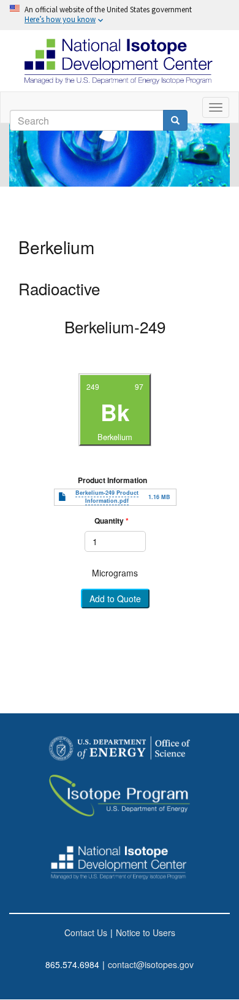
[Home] (119, 61)
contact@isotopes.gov (151, 964)
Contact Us (85, 932)
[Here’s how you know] (119, 15)
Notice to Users (145, 932)
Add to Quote (115, 599)
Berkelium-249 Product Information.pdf (106, 497)
